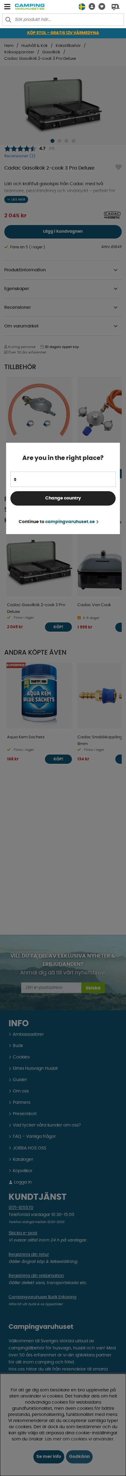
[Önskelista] (100, 6)
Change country (63, 498)
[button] (90, 6)
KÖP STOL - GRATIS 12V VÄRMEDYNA (63, 33)
